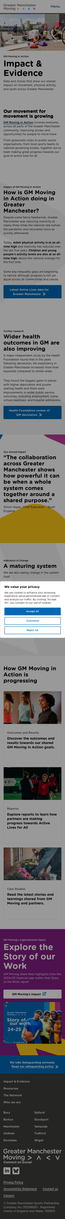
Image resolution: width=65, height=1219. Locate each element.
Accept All (32, 611)
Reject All (32, 630)
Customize (32, 621)
